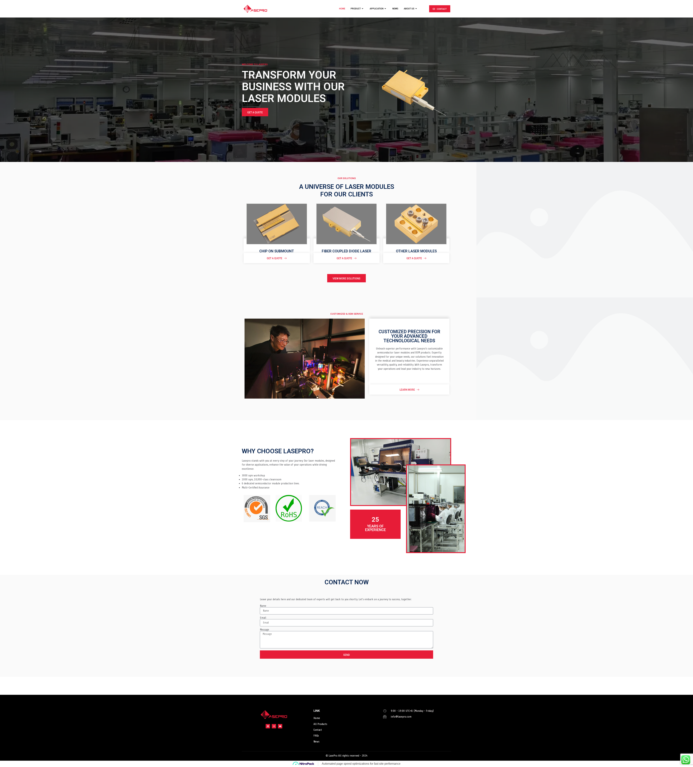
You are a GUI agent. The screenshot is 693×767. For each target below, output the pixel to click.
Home (342, 8)
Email (263, 617)
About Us (409, 8)
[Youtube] (280, 726)
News (395, 8)
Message (264, 629)
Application (376, 8)
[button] (439, 8)
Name (263, 605)
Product (356, 8)
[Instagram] (274, 726)
